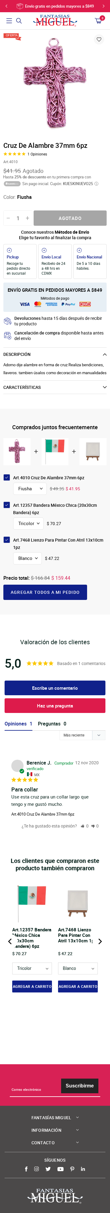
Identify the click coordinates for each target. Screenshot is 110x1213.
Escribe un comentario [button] (55, 688)
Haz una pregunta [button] (55, 706)
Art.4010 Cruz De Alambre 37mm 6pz (42, 814)
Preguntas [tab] (49, 724)
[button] (84, 826)
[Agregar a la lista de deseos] (99, 39)
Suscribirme (80, 1085)
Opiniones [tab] (16, 724)
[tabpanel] (55, 85)
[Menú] (9, 20)
